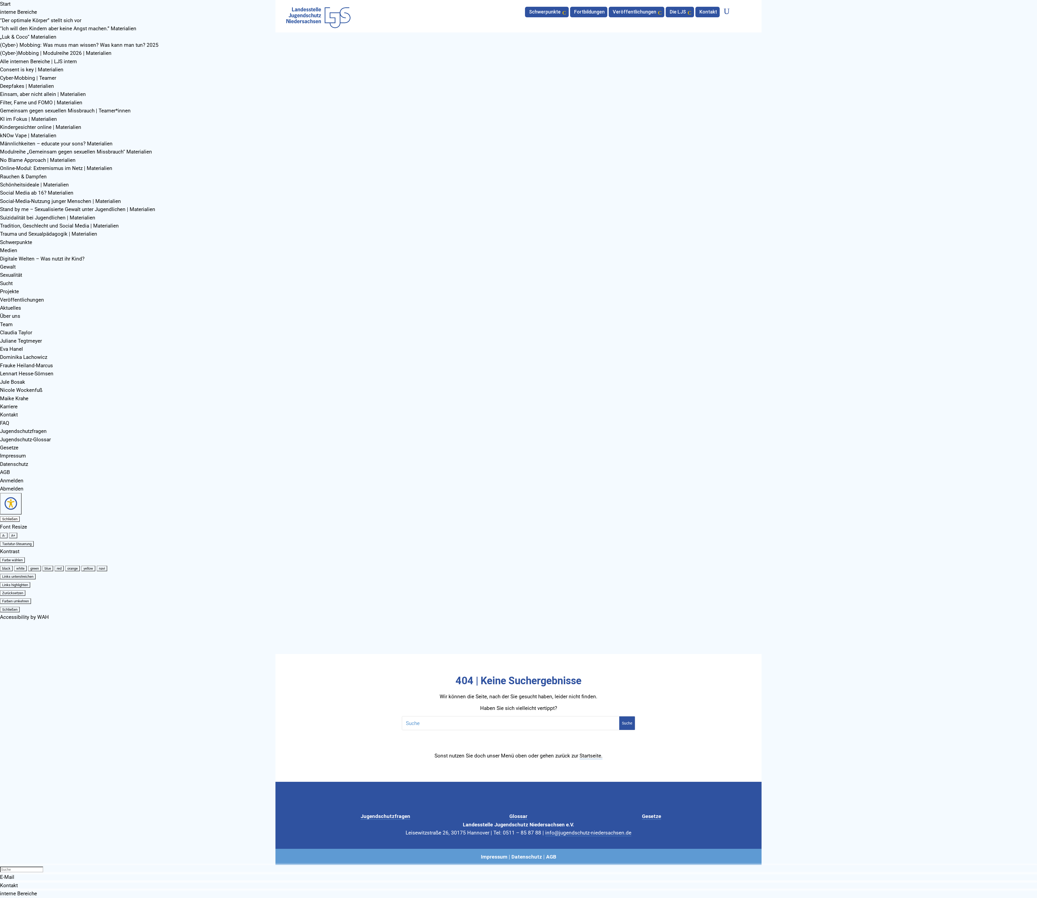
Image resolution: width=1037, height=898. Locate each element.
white (20, 568)
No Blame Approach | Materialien (38, 160)
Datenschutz (14, 464)
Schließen (10, 519)
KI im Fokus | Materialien (28, 119)
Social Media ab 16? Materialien (36, 193)
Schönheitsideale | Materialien (34, 185)
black (6, 568)
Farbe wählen (12, 560)
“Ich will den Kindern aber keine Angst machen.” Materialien (68, 28)
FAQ (4, 423)
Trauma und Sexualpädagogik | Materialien (48, 234)
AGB (5, 472)
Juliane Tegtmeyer (21, 341)
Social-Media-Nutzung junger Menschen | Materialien (60, 201)
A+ (13, 535)
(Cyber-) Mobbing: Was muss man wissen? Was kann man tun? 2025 (79, 45)
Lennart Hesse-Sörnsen (26, 373)
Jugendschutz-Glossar (25, 439)
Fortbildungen (589, 12)
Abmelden (11, 489)
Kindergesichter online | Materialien (40, 127)
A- (3, 535)
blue (48, 568)
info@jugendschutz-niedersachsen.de (588, 833)
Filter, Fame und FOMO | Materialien (41, 102)
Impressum (13, 456)
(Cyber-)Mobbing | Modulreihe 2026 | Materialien (56, 53)
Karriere (9, 406)
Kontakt (9, 415)
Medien (8, 250)
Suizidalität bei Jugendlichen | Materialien (47, 218)
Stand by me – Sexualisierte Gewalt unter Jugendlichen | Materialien (77, 209)
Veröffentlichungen (22, 300)
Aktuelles (10, 308)
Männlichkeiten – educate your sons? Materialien (56, 144)
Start (5, 4)
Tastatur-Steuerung (17, 544)
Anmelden (11, 481)
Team (6, 324)
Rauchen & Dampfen (23, 176)
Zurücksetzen (12, 593)
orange (72, 568)
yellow (88, 568)
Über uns (10, 316)
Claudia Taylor (16, 332)
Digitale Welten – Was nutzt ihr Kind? (42, 259)
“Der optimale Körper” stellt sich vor (40, 20)
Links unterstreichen (17, 577)
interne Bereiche (18, 12)
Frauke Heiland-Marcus (26, 365)
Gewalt (8, 267)
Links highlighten (15, 585)
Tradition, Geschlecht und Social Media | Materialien (59, 226)
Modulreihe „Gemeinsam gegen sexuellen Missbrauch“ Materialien (76, 152)
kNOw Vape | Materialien (28, 135)
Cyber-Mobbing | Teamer (28, 78)
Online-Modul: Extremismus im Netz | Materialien (56, 168)
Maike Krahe (14, 398)
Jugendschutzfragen (23, 431)
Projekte (9, 291)
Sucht (6, 283)
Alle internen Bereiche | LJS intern (38, 61)
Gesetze (9, 448)
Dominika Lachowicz (23, 357)
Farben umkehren (15, 601)
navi (102, 568)
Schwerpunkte (16, 242)
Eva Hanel (11, 349)
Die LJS (678, 12)
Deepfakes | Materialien (27, 86)
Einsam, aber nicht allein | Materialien (43, 94)
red (59, 568)
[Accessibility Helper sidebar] (11, 504)
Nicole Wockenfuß (21, 390)
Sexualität (11, 275)
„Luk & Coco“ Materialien (28, 37)
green (34, 568)
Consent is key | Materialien (31, 69)
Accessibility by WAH (24, 617)
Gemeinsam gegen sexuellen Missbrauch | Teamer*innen (65, 111)
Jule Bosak (12, 382)
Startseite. (591, 756)
